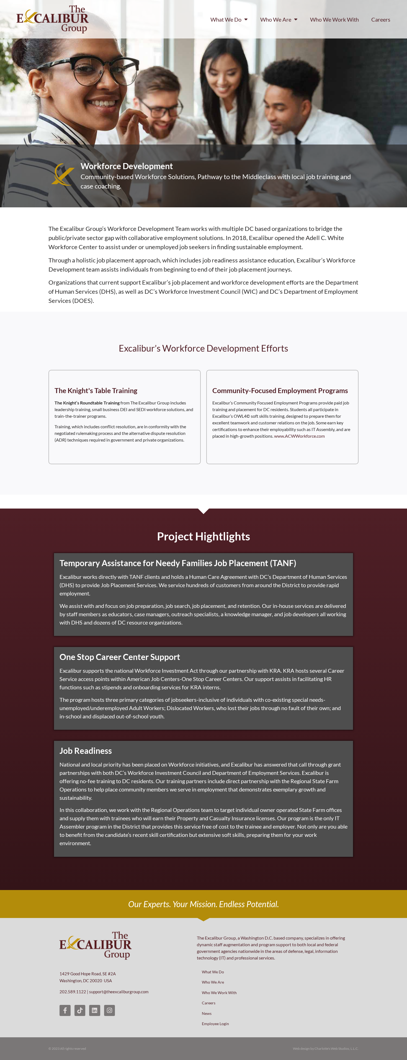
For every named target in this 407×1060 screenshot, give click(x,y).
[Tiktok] (80, 1010)
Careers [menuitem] (208, 1002)
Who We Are (275, 19)
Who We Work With (334, 19)
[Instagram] (109, 1010)
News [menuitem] (207, 1013)
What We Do (225, 19)
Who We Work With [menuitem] (219, 992)
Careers (380, 19)
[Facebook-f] (65, 1010)
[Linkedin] (94, 1010)
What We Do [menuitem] (213, 971)
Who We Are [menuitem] (213, 982)
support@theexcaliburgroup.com (118, 991)
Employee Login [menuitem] (215, 1023)
